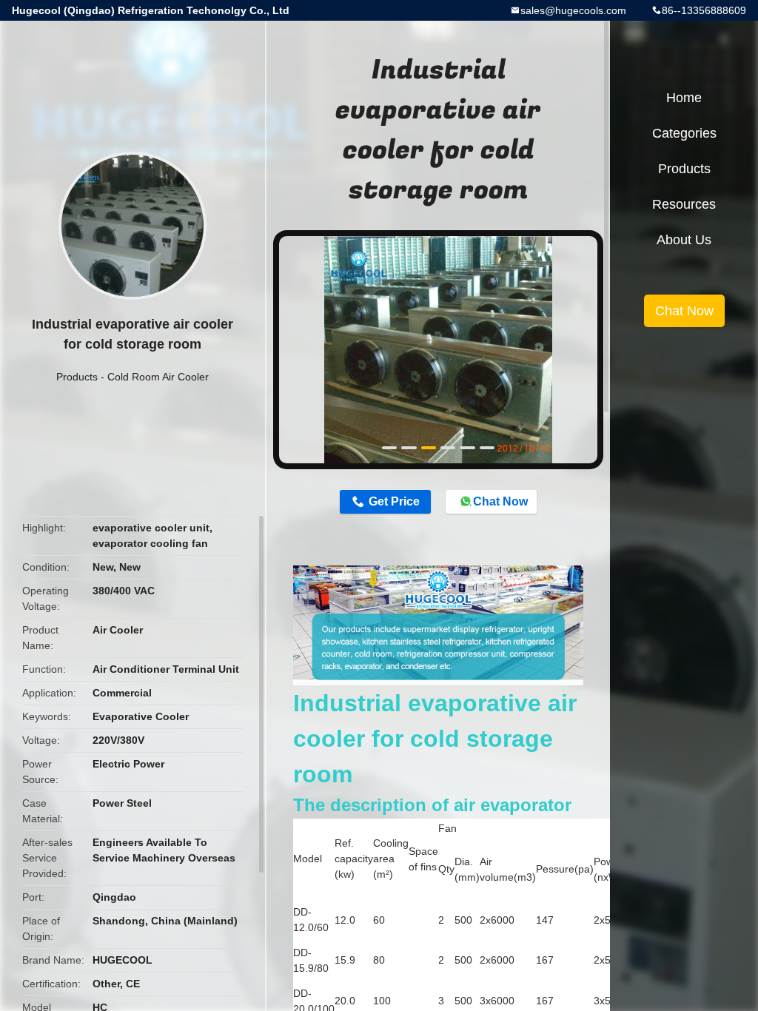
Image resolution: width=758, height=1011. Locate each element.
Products (77, 377)
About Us (684, 239)
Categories (684, 133)
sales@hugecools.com (573, 10)
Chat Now (500, 501)
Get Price (394, 501)
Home (684, 97)
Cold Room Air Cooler (158, 377)
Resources (684, 204)
